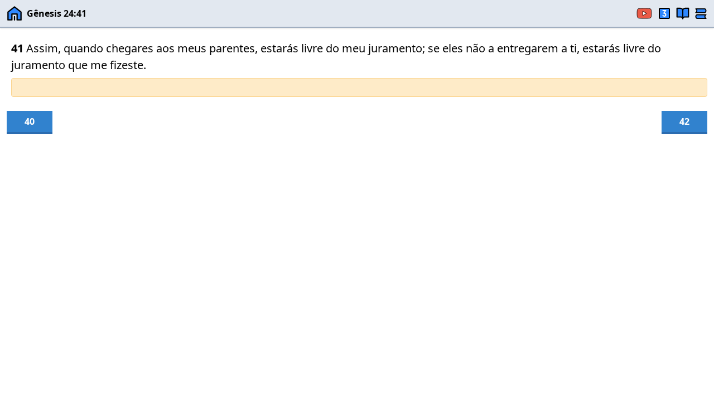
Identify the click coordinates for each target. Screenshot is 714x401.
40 (30, 121)
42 (684, 121)
